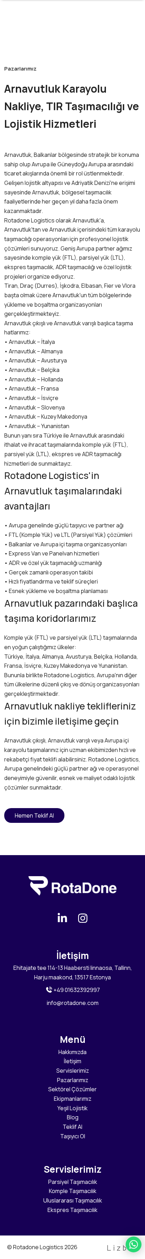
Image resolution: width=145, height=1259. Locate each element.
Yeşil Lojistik (72, 1108)
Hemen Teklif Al (34, 815)
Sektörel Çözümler (72, 1089)
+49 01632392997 (76, 990)
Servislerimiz (72, 1070)
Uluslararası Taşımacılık (72, 1200)
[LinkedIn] (62, 918)
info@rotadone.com (73, 1003)
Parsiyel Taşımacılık (72, 1182)
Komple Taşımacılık (72, 1191)
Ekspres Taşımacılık (72, 1210)
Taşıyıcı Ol (72, 1136)
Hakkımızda (72, 1052)
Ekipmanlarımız (73, 1099)
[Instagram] (82, 918)
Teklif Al (72, 1127)
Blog (72, 1117)
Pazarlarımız (72, 1080)
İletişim (72, 1061)
